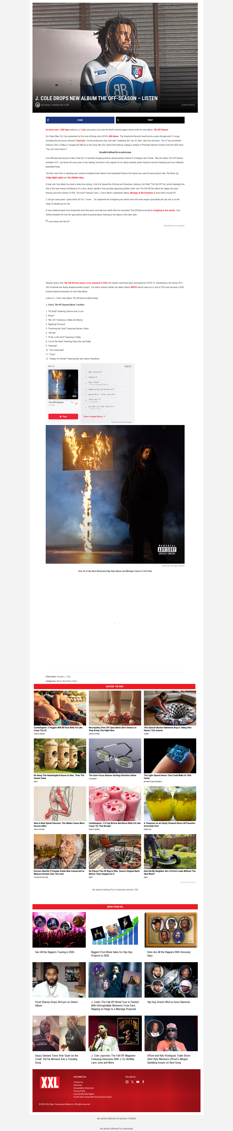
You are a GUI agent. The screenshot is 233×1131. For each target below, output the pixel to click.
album (113, 136)
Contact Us (78, 1082)
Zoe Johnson (45, 105)
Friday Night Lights (54, 177)
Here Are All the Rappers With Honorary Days (169, 953)
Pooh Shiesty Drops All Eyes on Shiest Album (56, 1003)
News (75, 681)
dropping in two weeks (164, 210)
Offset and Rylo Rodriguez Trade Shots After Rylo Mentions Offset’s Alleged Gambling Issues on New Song (168, 1059)
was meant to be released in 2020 (85, 283)
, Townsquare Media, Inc (63, 1104)
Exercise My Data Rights (84, 1094)
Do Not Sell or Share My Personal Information (93, 1097)
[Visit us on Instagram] (128, 1081)
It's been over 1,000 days (58, 129)
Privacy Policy (79, 1091)
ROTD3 (134, 287)
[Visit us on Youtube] (139, 1081)
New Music (67, 681)
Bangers (60, 677)
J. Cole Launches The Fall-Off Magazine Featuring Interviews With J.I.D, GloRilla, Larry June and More (113, 1059)
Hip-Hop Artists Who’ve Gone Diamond (168, 1002)
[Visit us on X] (133, 1081)
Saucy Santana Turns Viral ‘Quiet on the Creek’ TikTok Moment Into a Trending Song (56, 1059)
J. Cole (82, 129)
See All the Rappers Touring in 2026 (54, 952)
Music (59, 681)
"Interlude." (81, 140)
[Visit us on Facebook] (144, 1081)
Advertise (78, 1085)
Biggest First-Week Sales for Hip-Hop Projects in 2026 (111, 953)
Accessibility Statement (84, 1088)
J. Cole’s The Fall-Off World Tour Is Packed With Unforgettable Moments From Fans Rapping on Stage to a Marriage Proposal (115, 1005)
